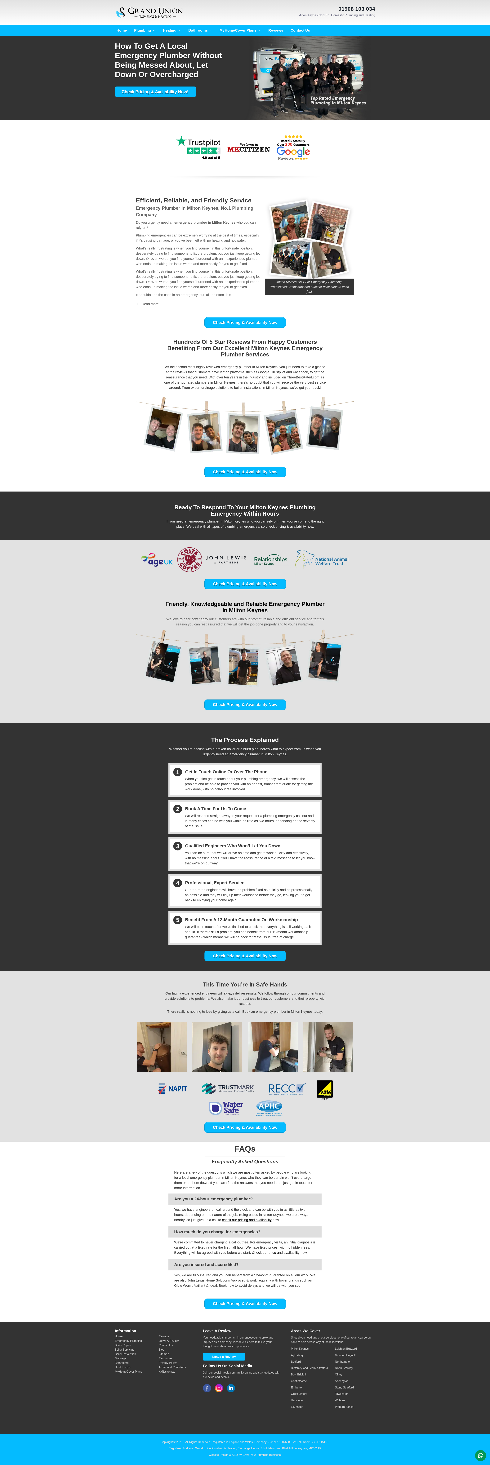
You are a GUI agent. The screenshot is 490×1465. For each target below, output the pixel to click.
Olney (338, 1374)
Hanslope (297, 1400)
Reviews (164, 1336)
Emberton (297, 1387)
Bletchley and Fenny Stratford (309, 1368)
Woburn (340, 1400)
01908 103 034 (356, 9)
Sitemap (164, 1354)
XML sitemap (167, 1371)
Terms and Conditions (172, 1367)
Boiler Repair (123, 1345)
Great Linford (299, 1393)
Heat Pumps (123, 1367)
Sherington (341, 1381)
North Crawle (343, 1368)
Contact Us (166, 1345)
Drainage (120, 1358)
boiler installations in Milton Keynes (261, 388)
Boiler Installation (125, 1354)
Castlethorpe (299, 1381)
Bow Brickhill (299, 1374)
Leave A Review (169, 1340)
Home (118, 1336)
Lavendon (297, 1406)
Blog (161, 1349)
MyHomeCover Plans (128, 1371)
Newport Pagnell (345, 1355)
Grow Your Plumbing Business (262, 1454)
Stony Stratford (344, 1387)
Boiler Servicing (124, 1349)
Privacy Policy (168, 1362)
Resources (165, 1358)
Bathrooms (122, 1362)
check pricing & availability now (289, 526)
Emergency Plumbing (128, 1340)
